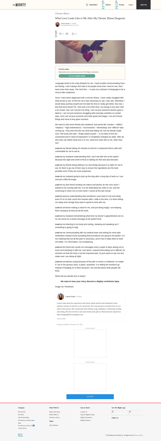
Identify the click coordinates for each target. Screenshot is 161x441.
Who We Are (21, 412)
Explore (108, 5)
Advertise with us (54, 417)
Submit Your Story (54, 412)
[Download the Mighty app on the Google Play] (137, 412)
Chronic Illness (62, 13)
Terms (141, 435)
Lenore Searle (65, 23)
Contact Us (83, 412)
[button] (74, 23)
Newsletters (93, 5)
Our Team (21, 414)
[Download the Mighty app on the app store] (120, 412)
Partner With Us (53, 414)
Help (19, 423)
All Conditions (53, 425)
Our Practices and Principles (26, 420)
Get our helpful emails (77, 76)
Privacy (137, 435)
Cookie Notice (22, 428)
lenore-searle (61, 319)
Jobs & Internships (23, 417)
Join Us (143, 4)
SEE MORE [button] (90, 396)
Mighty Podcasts (85, 420)
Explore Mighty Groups (87, 414)
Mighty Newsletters (86, 417)
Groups (121, 5)
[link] (19, 5)
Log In (131, 5)
